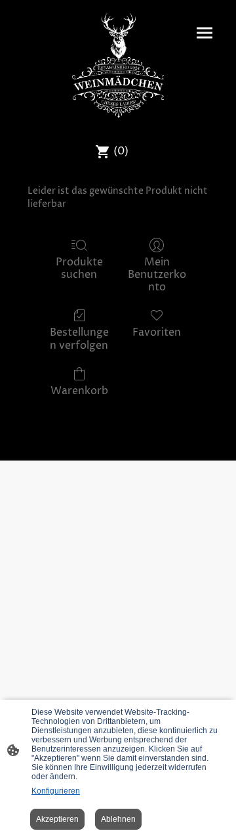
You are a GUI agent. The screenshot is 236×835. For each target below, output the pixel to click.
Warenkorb (79, 390)
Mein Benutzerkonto (157, 274)
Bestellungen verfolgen (79, 338)
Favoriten (156, 332)
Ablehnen (118, 819)
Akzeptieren (57, 819)
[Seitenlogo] (118, 65)
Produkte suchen (79, 268)
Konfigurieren (55, 791)
